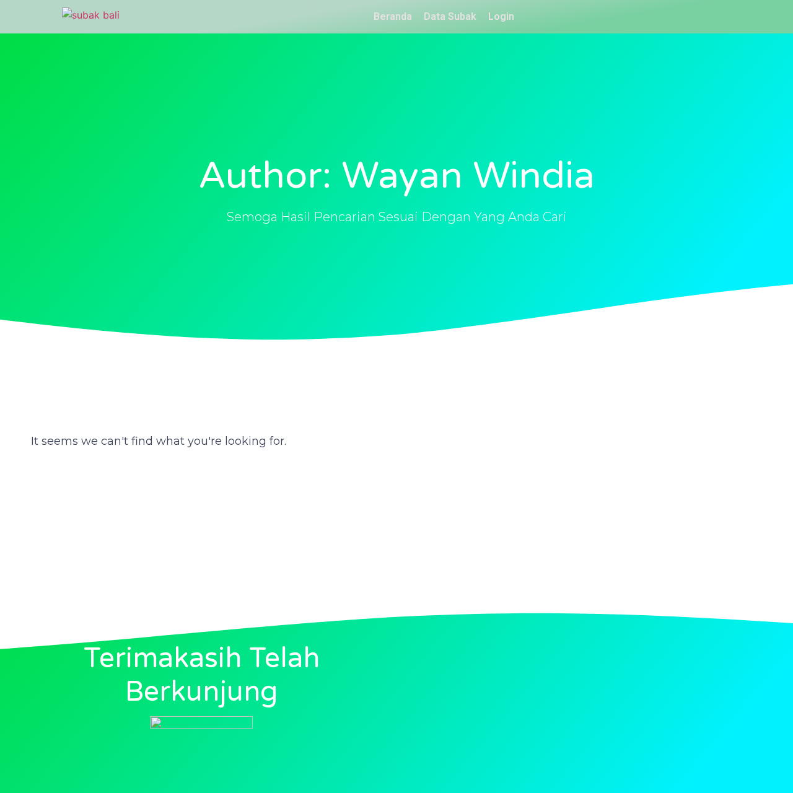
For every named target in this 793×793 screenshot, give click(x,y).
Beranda (393, 16)
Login (501, 16)
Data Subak (450, 16)
